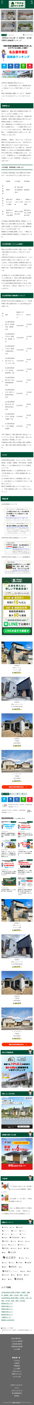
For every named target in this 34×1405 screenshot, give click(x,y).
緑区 (5, 1279)
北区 (21, 1248)
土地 (28, 1258)
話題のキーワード (17, 1373)
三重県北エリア (6, 1317)
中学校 (6, 1241)
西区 (11, 1279)
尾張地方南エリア (7, 1312)
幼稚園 (29, 1263)
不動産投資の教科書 (16, 1346)
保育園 (6, 1248)
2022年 (6, 1227)
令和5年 (14, 794)
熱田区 (20, 1275)
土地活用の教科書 (17, 1344)
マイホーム (6, 1234)
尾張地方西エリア (7, 1309)
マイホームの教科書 (16, 1341)
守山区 (12, 1262)
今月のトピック (16, 1371)
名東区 (22, 1258)
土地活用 (16, 1363)
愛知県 (14, 1267)
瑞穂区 (27, 1275)
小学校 (20, 1263)
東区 (19, 794)
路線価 (25, 794)
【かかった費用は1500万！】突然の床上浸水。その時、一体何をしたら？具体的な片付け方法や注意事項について (16, 1210)
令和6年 (5, 1244)
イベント (6, 1231)
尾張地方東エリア (7, 1306)
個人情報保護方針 (17, 1393)
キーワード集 (17, 1376)
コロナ (15, 1231)
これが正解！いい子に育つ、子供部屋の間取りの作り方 (20, 1200)
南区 (4, 1252)
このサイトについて (16, 1390)
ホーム (17, 1387)
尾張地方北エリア (7, 1303)
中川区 (14, 1241)
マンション (15, 1234)
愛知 (5, 1267)
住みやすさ (13, 1245)
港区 (14, 1275)
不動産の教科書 (16, 1402)
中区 (24, 1237)
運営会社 (16, 1395)
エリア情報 (4, 35)
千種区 (27, 1248)
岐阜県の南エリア (7, 1314)
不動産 (5, 1237)
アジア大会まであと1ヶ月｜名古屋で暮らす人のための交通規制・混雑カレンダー (17, 1189)
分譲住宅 (14, 1248)
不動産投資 (16, 1237)
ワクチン (23, 1234)
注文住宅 (6, 1275)
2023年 (12, 1227)
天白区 (5, 1262)
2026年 (20, 1227)
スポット (23, 1231)
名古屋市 (11, 1257)
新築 (21, 1267)
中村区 (21, 1241)
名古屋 (13, 1252)
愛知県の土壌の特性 (7, 1320)
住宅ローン (22, 1245)
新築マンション (11, 1271)
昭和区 (23, 1271)
